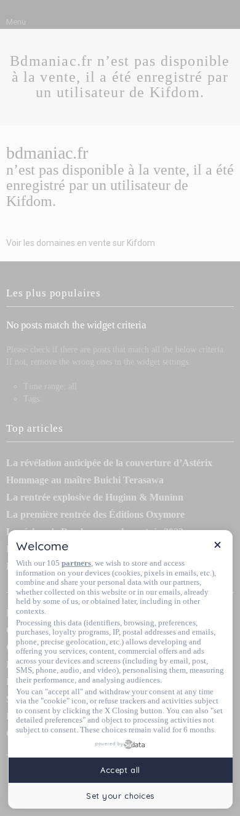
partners (76, 563)
